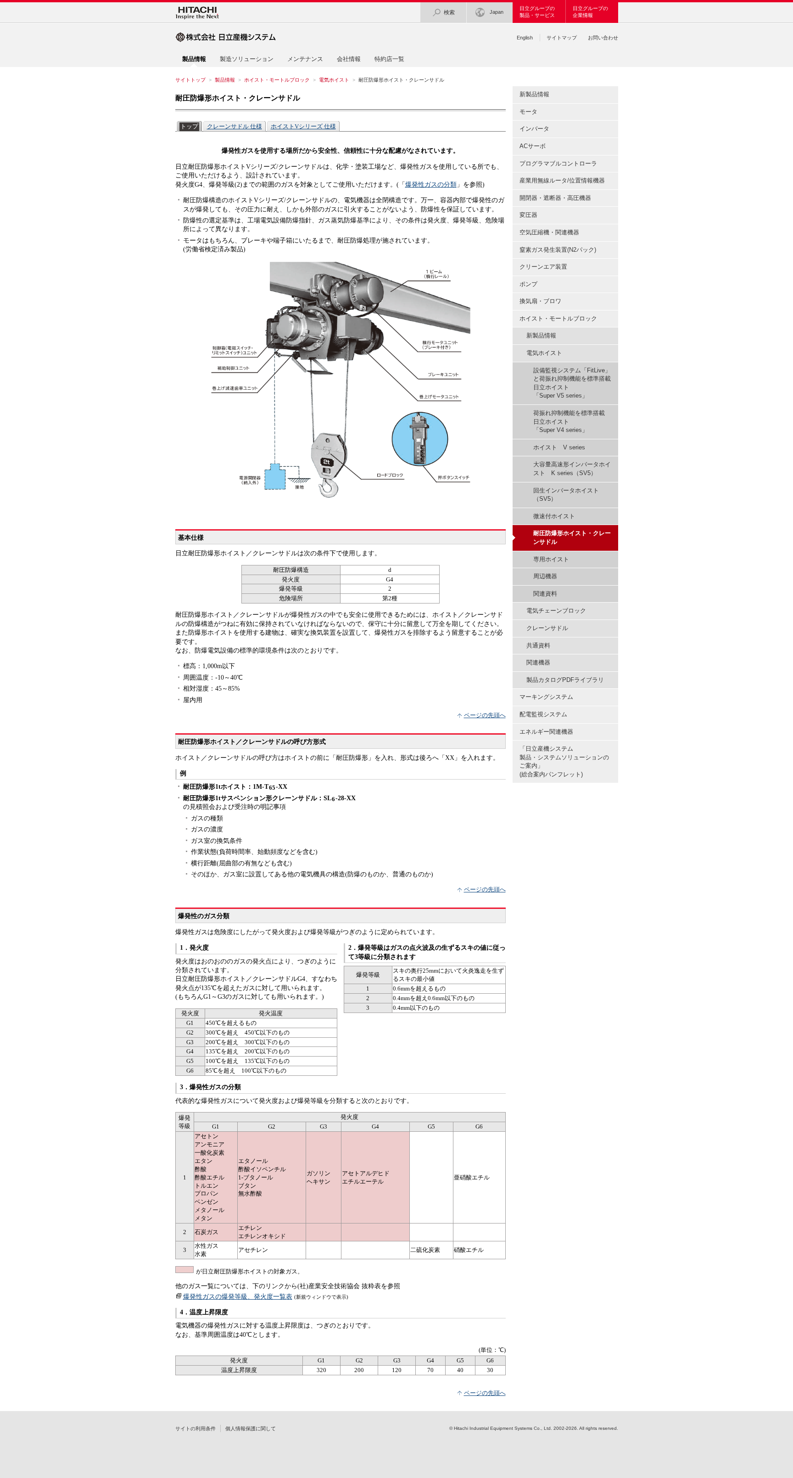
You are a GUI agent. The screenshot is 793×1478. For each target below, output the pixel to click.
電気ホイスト (334, 80)
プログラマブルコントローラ (558, 163)
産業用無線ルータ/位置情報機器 (562, 180)
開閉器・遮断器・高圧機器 (555, 197)
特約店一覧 (389, 58)
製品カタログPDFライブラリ (565, 679)
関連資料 (545, 593)
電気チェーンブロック (556, 610)
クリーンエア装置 (543, 266)
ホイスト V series (559, 447)
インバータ (534, 128)
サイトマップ (562, 37)
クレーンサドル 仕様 (234, 126)
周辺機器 (545, 576)
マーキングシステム (546, 696)
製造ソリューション (247, 58)
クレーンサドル (547, 628)
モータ (528, 111)
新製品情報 (534, 94)
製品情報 (225, 80)
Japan (496, 12)
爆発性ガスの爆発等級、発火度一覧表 (237, 1296)
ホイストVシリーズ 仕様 (303, 126)
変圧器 (528, 214)
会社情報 (349, 58)
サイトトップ (190, 80)
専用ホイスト (551, 559)
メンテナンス (305, 58)
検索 (449, 12)
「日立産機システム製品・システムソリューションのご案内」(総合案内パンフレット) (564, 761)
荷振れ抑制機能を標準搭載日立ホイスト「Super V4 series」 (569, 421)
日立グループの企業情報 (590, 12)
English (525, 37)
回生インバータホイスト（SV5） (566, 495)
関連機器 (538, 662)
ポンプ (528, 284)
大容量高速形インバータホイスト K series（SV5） (572, 468)
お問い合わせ (603, 37)
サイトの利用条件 (195, 1428)
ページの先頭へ (485, 715)
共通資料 (538, 645)
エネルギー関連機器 (546, 731)
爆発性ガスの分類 (431, 184)
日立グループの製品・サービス (537, 12)
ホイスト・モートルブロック (277, 80)
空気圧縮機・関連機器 (549, 232)
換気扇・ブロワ (540, 301)
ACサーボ (532, 146)
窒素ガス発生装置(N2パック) (557, 249)
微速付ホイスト (554, 516)
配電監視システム (543, 714)
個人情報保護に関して (250, 1428)
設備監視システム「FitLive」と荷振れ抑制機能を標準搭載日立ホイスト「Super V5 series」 (572, 383)
